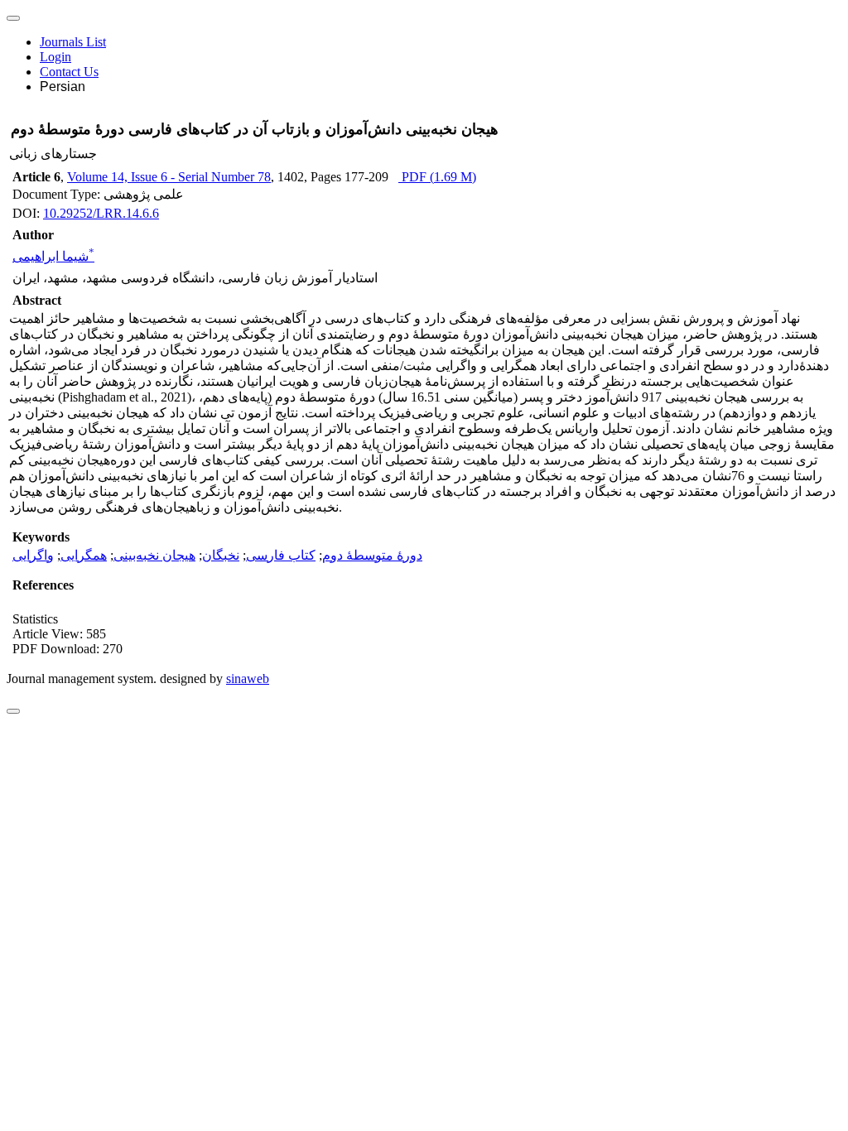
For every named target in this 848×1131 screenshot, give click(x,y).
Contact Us (69, 72)
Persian (62, 86)
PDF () (437, 177)
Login (55, 57)
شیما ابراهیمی (53, 256)
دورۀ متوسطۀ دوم (372, 555)
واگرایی (33, 555)
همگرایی (83, 555)
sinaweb (247, 678)
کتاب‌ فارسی (281, 555)
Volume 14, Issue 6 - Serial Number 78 (169, 177)
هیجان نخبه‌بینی (154, 555)
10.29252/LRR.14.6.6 (101, 213)
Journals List (73, 42)
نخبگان (220, 555)
